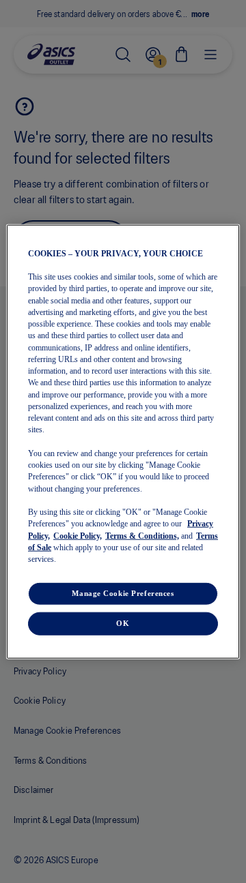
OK (122, 623)
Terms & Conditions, (142, 535)
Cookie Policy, (77, 535)
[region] (123, 441)
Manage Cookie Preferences (123, 593)
